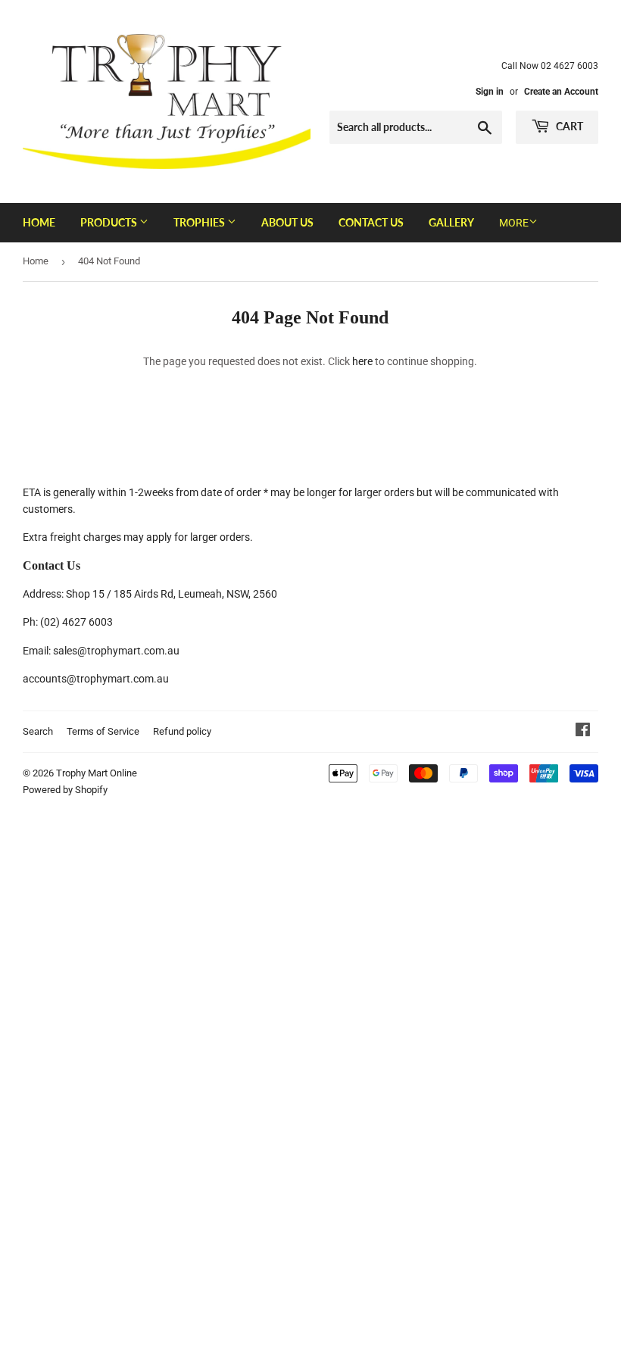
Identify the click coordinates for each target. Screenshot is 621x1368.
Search (38, 731)
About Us (287, 222)
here (362, 361)
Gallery (451, 222)
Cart (568, 126)
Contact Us (371, 222)
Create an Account (561, 91)
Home (39, 222)
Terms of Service (103, 731)
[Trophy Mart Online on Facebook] (583, 732)
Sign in (490, 91)
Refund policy (182, 731)
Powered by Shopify (65, 789)
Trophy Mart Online (96, 773)
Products (109, 222)
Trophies (200, 222)
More (514, 223)
